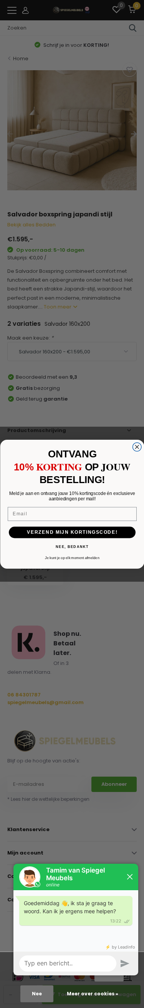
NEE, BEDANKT (71, 546)
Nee (37, 993)
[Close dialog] (136, 446)
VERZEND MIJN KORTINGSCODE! (72, 532)
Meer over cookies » (92, 993)
